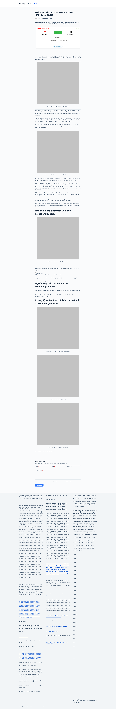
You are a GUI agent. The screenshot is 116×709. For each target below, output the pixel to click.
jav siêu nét (25, 508)
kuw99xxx (55, 495)
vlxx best (67, 580)
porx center (67, 635)
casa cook (33, 685)
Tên (37, 466)
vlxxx (20, 512)
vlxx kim (36, 676)
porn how (38, 537)
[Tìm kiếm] (96, 3)
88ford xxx (33, 498)
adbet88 (27, 646)
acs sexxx (32, 646)
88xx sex (75, 516)
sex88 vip (33, 495)
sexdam (28, 504)
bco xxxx (67, 579)
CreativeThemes (43, 706)
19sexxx (21, 536)
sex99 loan (24, 496)
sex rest (66, 583)
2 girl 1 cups (37, 507)
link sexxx (48, 635)
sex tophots (39, 498)
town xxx (89, 515)
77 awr (62, 635)
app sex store (32, 537)
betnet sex (35, 496)
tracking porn (22, 646)
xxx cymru (21, 681)
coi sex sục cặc (38, 508)
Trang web (69, 466)
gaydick (36, 504)
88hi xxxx (27, 640)
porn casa (26, 681)
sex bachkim (84, 513)
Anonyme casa (27, 685)
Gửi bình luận (39, 485)
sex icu (39, 496)
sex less (24, 507)
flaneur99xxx (49, 495)
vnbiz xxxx (56, 583)
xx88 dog (37, 691)
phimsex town (83, 515)
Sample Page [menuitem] (29, 3)
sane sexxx (62, 579)
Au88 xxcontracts (90, 700)
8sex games (29, 583)
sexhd (40, 505)
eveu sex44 (60, 637)
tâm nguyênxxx (22, 583)
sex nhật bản (38, 512)
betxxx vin (75, 495)
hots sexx (48, 580)
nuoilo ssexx (90, 513)
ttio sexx (21, 662)
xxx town (78, 515)
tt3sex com (25, 551)
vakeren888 (24, 594)
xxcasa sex (21, 685)
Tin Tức (50, 18)
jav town (94, 515)
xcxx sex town (81, 516)
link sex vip (22, 510)
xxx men (51, 585)
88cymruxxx (34, 680)
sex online (33, 594)
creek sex (26, 537)
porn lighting (82, 700)
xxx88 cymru (28, 680)
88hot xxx (53, 499)
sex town (57, 580)
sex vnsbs (48, 579)
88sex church (22, 640)
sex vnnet (52, 582)
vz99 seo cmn (84, 699)
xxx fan (66, 585)
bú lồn (28, 507)
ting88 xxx (38, 495)
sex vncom (62, 582)
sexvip (34, 510)
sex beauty (58, 635)
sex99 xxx (30, 496)
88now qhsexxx (34, 640)
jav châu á (40, 515)
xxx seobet (67, 582)
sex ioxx (37, 594)
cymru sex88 (22, 680)
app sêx (48, 582)
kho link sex (31, 508)
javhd (20, 507)
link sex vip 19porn (50, 513)
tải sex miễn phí (76, 513)
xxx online (57, 582)
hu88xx (20, 691)
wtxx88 (79, 537)
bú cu (32, 507)
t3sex (47, 585)
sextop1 (21, 504)
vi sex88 (21, 495)
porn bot (25, 536)
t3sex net (53, 579)
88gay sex (48, 499)
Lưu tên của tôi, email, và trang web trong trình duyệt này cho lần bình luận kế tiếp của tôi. (54, 481)
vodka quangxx (76, 699)
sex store (26, 691)
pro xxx (29, 495)
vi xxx (47, 583)
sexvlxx (31, 510)
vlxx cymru (40, 680)
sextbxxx (75, 537)
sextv (27, 510)
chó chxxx (83, 537)
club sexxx (51, 583)
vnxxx (29, 594)
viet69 (32, 504)
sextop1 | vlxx (34, 526)
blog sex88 (28, 671)
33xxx (77, 700)
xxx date (57, 579)
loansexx (75, 554)
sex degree (28, 498)
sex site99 (91, 699)
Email (53, 466)
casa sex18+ (32, 681)
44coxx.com (49, 637)
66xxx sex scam (63, 495)
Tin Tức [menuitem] (35, 3)
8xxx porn (62, 580)
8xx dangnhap (56, 585)
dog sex (23, 498)
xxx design (31, 691)
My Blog (22, 3)
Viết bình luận (39, 470)
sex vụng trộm (25, 505)
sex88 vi (25, 495)
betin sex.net (25, 676)
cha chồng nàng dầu (33, 505)
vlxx (24, 504)
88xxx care (21, 537)
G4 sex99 (78, 702)
